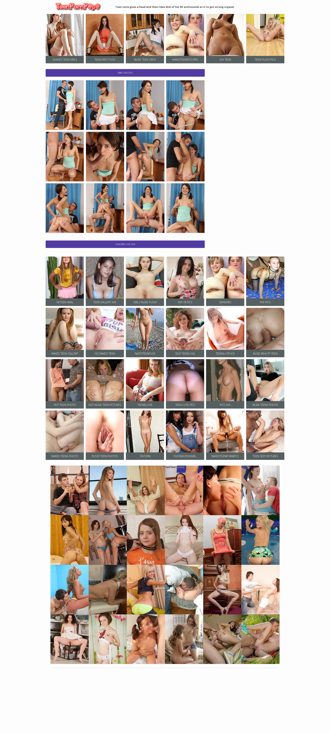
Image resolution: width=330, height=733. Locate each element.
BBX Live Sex (125, 72)
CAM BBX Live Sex (125, 244)
